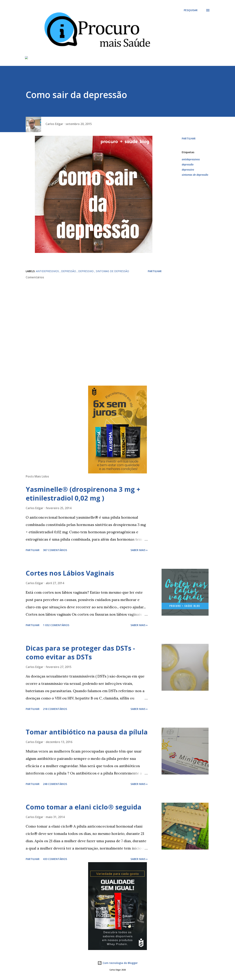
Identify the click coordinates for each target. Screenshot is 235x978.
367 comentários (55, 550)
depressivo (188, 169)
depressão (188, 164)
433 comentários (55, 859)
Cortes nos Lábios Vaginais (70, 573)
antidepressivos (191, 159)
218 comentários (55, 709)
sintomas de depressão (195, 174)
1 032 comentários (56, 625)
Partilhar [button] (189, 138)
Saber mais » (139, 550)
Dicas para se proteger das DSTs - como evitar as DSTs (80, 652)
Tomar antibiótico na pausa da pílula (87, 731)
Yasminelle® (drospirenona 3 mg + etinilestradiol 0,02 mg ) (83, 494)
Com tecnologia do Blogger (120, 963)
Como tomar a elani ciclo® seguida (83, 806)
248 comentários (55, 784)
